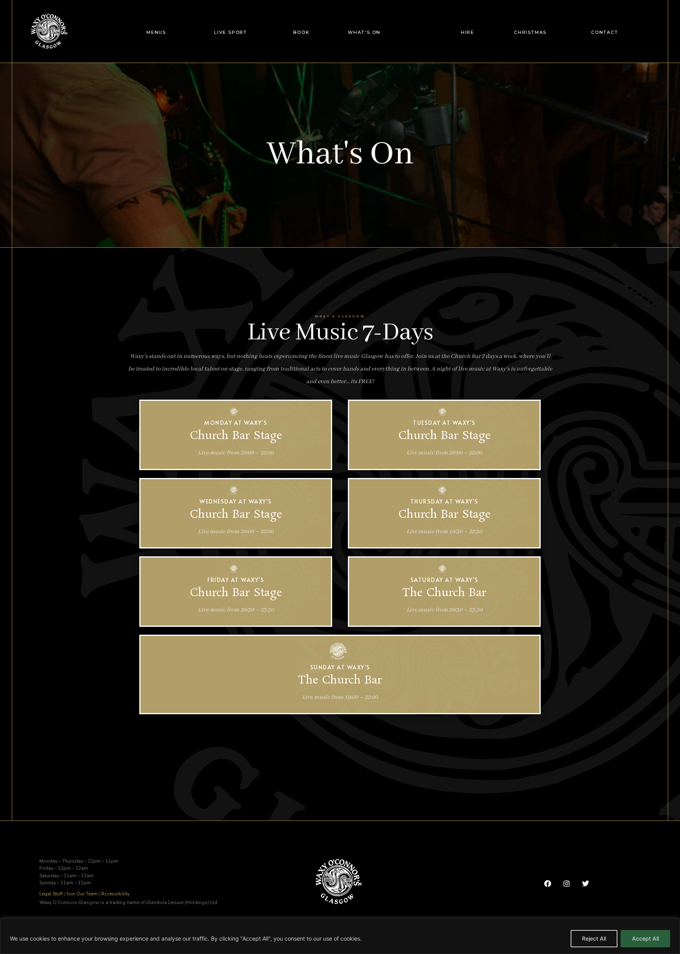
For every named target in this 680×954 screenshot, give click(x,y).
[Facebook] (547, 883)
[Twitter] (585, 883)
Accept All (645, 938)
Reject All (594, 938)
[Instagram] (566, 883)
